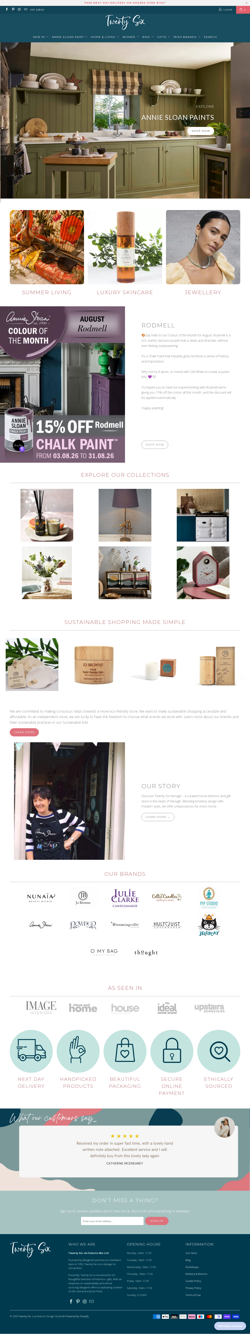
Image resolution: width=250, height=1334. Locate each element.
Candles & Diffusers (47, 515)
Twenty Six (25, 1316)
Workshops (192, 1267)
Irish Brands (185, 36)
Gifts (162, 36)
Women (129, 36)
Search (210, 36)
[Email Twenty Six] (25, 9)
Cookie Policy (193, 1281)
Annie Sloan (203, 515)
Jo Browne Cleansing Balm (94, 664)
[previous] (8, 664)
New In (39, 36)
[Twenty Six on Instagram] (19, 9)
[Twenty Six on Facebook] (6, 9)
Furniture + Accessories (125, 572)
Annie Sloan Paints (125, 120)
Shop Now (200, 130)
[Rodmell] (62, 384)
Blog (188, 1260)
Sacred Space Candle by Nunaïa (156, 664)
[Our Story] (62, 801)
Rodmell (158, 325)
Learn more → (158, 816)
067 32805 (37, 9)
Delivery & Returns (196, 1274)
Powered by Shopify (77, 1316)
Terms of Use (193, 1295)
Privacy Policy (193, 1288)
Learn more (24, 732)
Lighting (125, 515)
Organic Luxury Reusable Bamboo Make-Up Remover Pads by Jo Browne (32, 664)
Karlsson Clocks (203, 572)
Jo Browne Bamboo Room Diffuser (218, 664)
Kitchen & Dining (47, 572)
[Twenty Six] (125, 23)
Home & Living (103, 36)
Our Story (160, 786)
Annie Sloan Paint (68, 36)
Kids (146, 36)
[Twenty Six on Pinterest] (12, 9)
